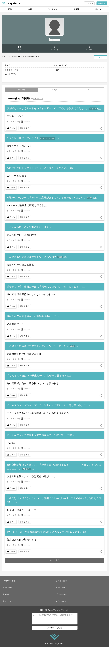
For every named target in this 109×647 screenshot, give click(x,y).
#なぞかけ (27, 469)
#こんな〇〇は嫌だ (47, 138)
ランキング (52, 9)
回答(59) (21, 90)
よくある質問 (61, 581)
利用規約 (6, 594)
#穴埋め (93, 109)
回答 (10, 9)
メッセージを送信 (54, 628)
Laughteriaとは (9, 581)
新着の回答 (7, 587)
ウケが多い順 (38, 99)
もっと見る (54, 560)
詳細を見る (24, 128)
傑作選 (76, 9)
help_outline (17, 70)
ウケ (87, 90)
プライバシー (61, 594)
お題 (30, 9)
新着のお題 (60, 587)
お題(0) (55, 90)
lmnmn (54, 39)
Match (98, 9)
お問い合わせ (61, 601)
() (99, 109)
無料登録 (101, 3)
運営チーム (7, 601)
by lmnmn (24, 122)
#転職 (89, 198)
